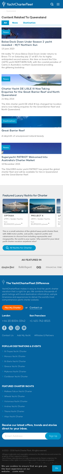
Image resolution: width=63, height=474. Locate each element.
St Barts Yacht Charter (15, 361)
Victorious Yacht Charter (15, 401)
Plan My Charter (13, 307)
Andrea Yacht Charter (14, 406)
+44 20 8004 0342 (13, 320)
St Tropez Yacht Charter (15, 351)
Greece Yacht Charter (14, 366)
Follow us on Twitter (11, 328)
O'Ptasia (9, 215)
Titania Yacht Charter (14, 411)
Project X (37, 215)
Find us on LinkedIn (24, 328)
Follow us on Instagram (17, 328)
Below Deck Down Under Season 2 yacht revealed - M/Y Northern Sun (27, 43)
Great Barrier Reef (13, 130)
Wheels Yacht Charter (14, 396)
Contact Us (7, 335)
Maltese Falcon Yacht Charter (18, 391)
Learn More (18, 471)
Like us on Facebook (4, 328)
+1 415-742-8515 (40, 320)
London (6, 315)
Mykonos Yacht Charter (15, 371)
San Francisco (38, 315)
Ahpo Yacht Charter (13, 416)
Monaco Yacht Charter (15, 356)
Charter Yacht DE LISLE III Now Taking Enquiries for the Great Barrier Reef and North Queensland (31, 92)
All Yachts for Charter (21, 247)
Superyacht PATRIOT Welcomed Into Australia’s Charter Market (25, 158)
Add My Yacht (24, 335)
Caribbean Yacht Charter (16, 376)
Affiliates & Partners (44, 335)
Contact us (36, 307)
